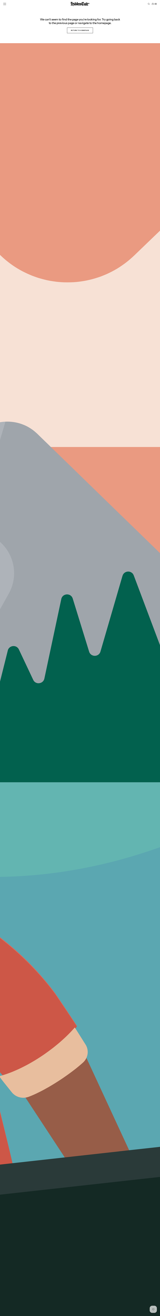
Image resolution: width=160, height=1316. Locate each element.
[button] (4, 3)
